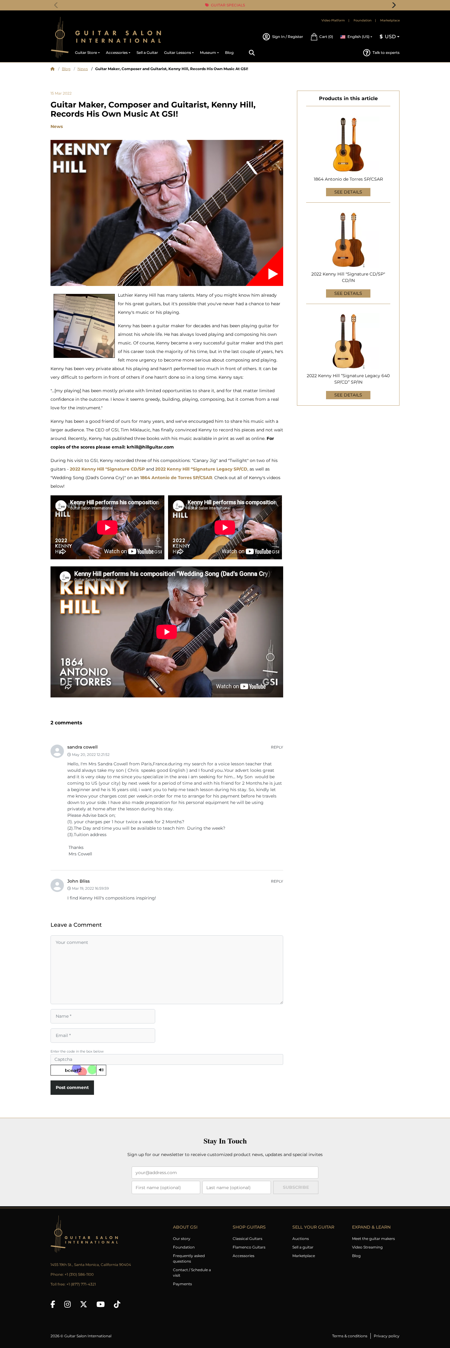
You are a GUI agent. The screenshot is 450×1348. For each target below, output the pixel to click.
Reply (277, 747)
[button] (321, 36)
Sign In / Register (287, 36)
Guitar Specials (227, 5)
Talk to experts (386, 52)
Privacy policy (386, 1336)
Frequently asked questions (189, 1258)
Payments (182, 1284)
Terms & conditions (349, 1336)
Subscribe (296, 1187)
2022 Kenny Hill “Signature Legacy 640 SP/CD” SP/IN (348, 379)
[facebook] (53, 1304)
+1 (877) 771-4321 (81, 1284)
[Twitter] (83, 1304)
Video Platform (333, 20)
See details (348, 192)
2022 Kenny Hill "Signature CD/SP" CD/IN (348, 277)
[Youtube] (100, 1304)
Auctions (300, 1238)
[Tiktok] (117, 1304)
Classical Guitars (247, 1238)
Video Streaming (367, 1247)
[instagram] (67, 1304)
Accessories (243, 1255)
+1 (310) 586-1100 (79, 1274)
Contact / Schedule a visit (192, 1272)
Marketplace (390, 20)
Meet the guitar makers (373, 1238)
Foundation (363, 20)
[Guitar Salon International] (60, 37)
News (82, 68)
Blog (66, 68)
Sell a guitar (302, 1247)
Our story (181, 1238)
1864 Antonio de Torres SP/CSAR (348, 179)
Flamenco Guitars (249, 1247)
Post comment (72, 1087)
